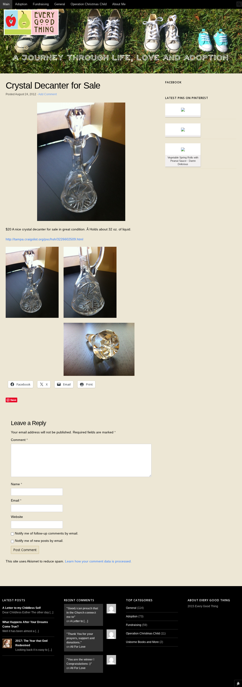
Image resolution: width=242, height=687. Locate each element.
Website (17, 517)
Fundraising (41, 4)
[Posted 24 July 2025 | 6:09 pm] (183, 109)
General (59, 4)
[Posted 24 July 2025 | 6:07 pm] (183, 129)
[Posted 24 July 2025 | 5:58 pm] (183, 149)
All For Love (78, 646)
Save (13, 400)
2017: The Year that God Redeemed (31, 643)
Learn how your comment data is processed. (98, 561)
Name (16, 484)
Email (16, 500)
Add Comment (47, 94)
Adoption (21, 4)
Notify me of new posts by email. (39, 541)
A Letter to (79, 621)
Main (6, 4)
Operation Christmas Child (89, 4)
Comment (19, 440)
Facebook (173, 82)
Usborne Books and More (142, 642)
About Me (118, 4)
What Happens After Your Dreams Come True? (25, 624)
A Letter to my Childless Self (21, 608)
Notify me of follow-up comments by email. (46, 533)
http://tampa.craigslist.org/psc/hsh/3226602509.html (44, 239)
